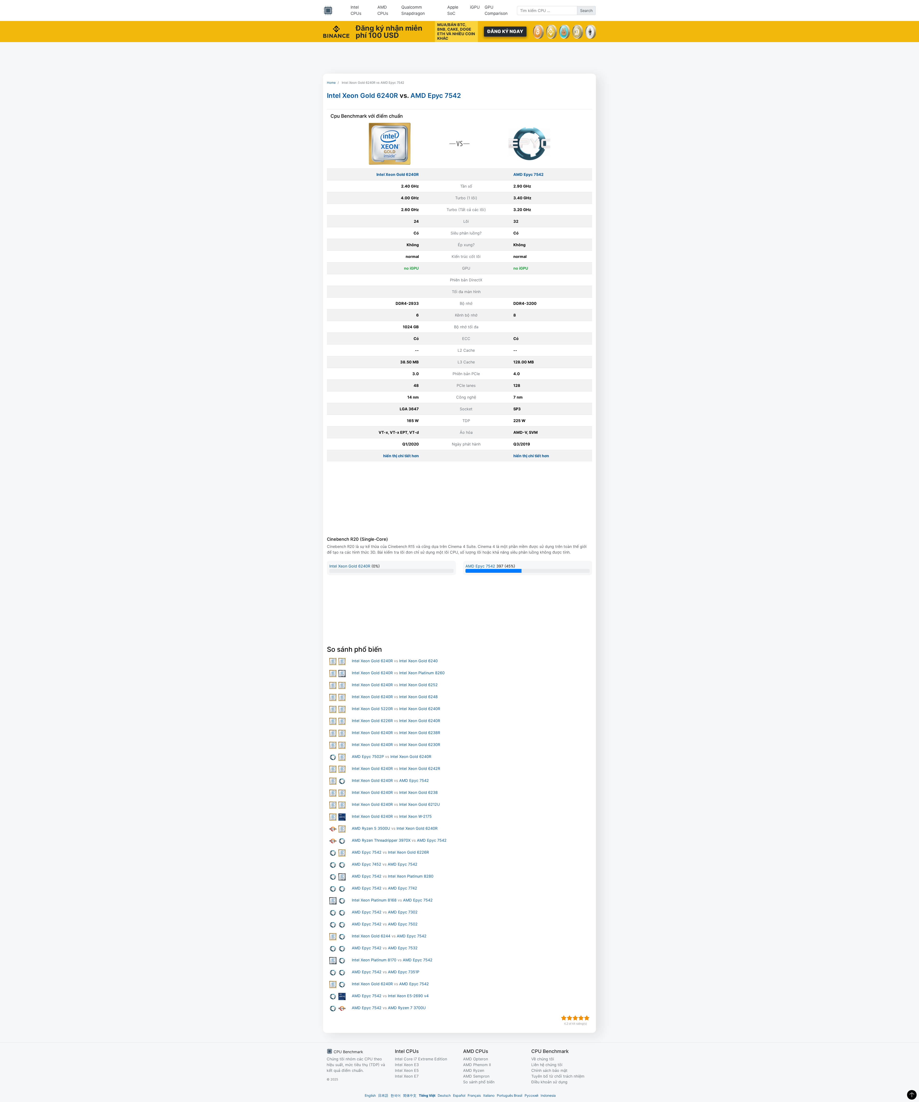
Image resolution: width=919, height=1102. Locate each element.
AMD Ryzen (473, 1070)
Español (459, 1095)
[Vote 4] (581, 1018)
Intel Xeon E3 (407, 1064)
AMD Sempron (476, 1076)
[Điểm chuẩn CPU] (328, 11)
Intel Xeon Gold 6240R (362, 96)
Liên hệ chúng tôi (546, 1064)
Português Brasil (509, 1095)
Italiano (488, 1095)
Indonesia (548, 1095)
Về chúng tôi (542, 1059)
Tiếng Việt (427, 1095)
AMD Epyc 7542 (435, 96)
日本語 (383, 1095)
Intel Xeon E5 (407, 1070)
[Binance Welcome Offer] (336, 31)
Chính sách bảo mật (549, 1070)
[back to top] (912, 1095)
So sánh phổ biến (478, 1082)
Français (474, 1095)
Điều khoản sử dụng (549, 1082)
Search (586, 10)
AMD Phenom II (477, 1064)
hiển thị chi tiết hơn (401, 455)
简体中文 (409, 1095)
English (370, 1095)
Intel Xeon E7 (407, 1076)
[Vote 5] (587, 1018)
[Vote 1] (564, 1018)
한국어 (396, 1095)
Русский (531, 1095)
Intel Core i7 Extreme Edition (421, 1059)
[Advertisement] (459, 58)
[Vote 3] (575, 1018)
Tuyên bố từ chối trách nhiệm (557, 1076)
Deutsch (444, 1095)
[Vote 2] (569, 1018)
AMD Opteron (475, 1059)
